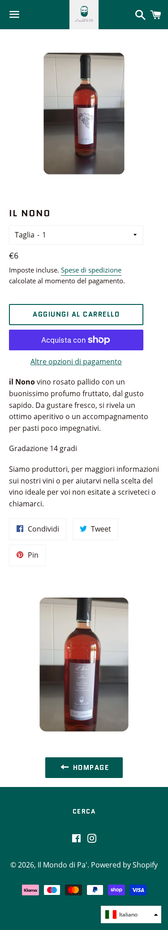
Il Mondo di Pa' (62, 865)
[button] (131, 914)
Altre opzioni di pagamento (76, 362)
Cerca (84, 811)
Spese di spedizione (91, 269)
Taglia (24, 235)
